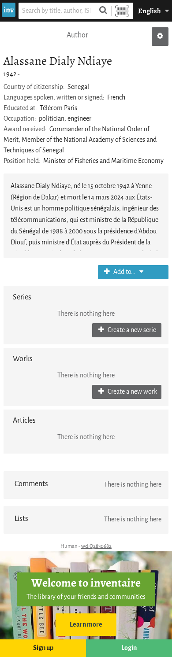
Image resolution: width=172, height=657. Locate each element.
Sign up (43, 648)
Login (129, 648)
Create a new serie (131, 330)
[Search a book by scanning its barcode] (122, 11)
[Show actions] (160, 36)
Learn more (86, 624)
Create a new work (131, 392)
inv (9, 9)
